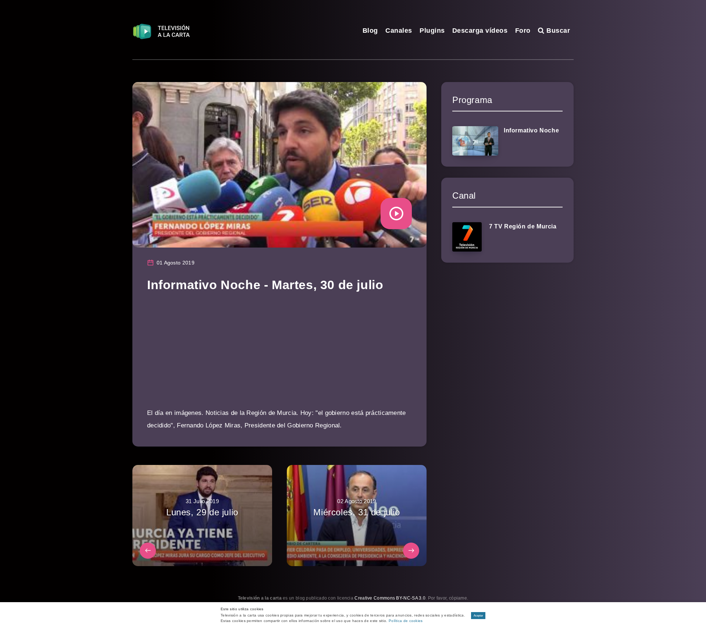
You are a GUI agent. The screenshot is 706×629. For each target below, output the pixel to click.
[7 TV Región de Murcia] (467, 237)
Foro (523, 30)
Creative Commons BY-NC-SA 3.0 (389, 598)
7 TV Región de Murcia (523, 226)
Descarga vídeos (480, 30)
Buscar (557, 30)
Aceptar (478, 615)
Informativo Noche (531, 130)
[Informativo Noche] (475, 141)
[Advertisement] (279, 355)
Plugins (432, 30)
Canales (398, 30)
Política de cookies (406, 621)
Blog (370, 30)
